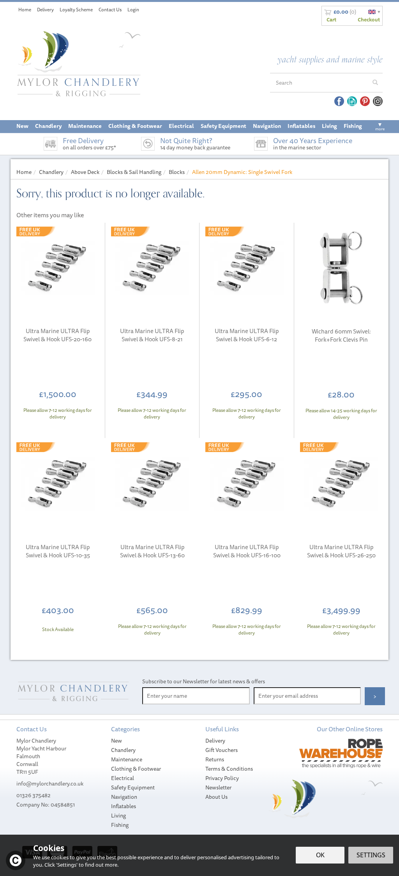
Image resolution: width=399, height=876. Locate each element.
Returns (214, 759)
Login (133, 9)
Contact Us (110, 9)
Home (24, 9)
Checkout (369, 19)
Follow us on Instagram (378, 101)
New (116, 741)
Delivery (215, 741)
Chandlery (123, 750)
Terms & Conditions (229, 769)
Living (118, 815)
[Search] (375, 82)
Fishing (120, 825)
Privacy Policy (222, 778)
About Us (216, 797)
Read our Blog (352, 101)
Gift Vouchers (221, 750)
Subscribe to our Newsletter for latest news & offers (203, 681)
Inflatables (123, 806)
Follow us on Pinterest (365, 101)
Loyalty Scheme (76, 9)
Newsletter (218, 787)
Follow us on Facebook (339, 101)
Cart (331, 19)
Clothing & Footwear (136, 769)
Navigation (124, 797)
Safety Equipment (133, 787)
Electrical (122, 778)
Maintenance (126, 759)
